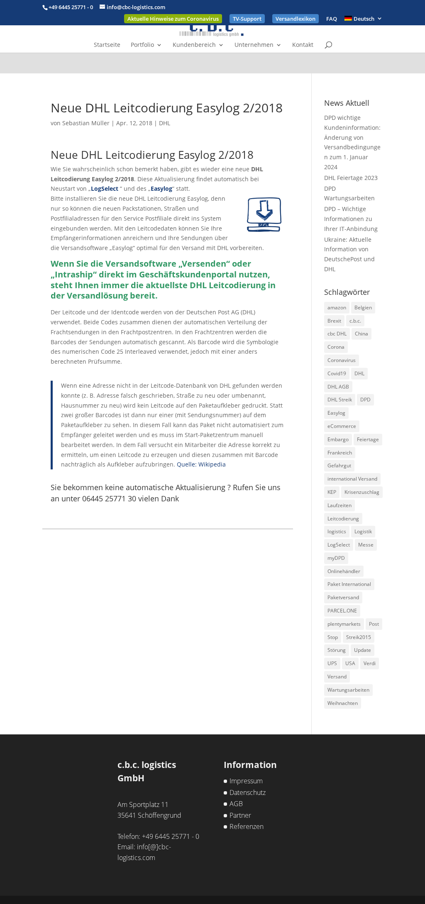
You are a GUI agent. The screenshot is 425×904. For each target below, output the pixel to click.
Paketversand (343, 597)
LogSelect (104, 188)
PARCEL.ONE (342, 610)
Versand (337, 676)
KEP (331, 492)
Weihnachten (342, 703)
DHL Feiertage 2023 (351, 178)
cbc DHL (337, 333)
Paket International (349, 584)
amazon (336, 307)
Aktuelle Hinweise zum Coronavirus (173, 18)
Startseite (107, 45)
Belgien (363, 307)
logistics (336, 531)
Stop (332, 637)
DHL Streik (339, 399)
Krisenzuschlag (361, 492)
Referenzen (247, 826)
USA (350, 663)
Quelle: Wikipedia (201, 464)
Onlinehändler (343, 571)
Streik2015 (358, 637)
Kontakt (302, 45)
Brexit (334, 320)
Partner (240, 815)
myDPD (336, 557)
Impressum (246, 780)
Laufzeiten (339, 505)
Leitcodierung (343, 518)
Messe (366, 544)
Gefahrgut (339, 465)
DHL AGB (338, 386)
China (361, 333)
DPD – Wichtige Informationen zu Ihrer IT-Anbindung (351, 219)
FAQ (331, 19)
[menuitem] (363, 21)
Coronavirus (341, 360)
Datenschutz (248, 792)
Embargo (338, 439)
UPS (332, 663)
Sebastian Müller (86, 123)
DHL (164, 123)
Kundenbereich (194, 45)
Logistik (363, 531)
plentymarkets (344, 623)
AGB (236, 803)
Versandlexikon (295, 18)
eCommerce (341, 426)
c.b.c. (355, 320)
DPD (365, 399)
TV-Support (247, 18)
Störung (336, 650)
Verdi (370, 663)
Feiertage (368, 439)
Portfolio (142, 45)
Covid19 (336, 373)
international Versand (352, 478)
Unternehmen (254, 45)
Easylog (161, 188)
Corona (335, 346)
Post (374, 623)
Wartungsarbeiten (348, 689)
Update (362, 650)
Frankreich (339, 452)
